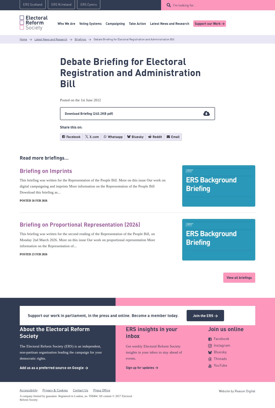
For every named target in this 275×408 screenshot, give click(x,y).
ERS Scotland (32, 4)
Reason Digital (245, 391)
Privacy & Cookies (55, 390)
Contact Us (80, 390)
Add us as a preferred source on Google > (54, 367)
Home (23, 39)
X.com (94, 137)
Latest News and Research (169, 24)
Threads (220, 358)
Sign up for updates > (142, 368)
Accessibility (28, 390)
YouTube (220, 365)
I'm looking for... (184, 5)
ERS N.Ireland (61, 4)
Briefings (80, 39)
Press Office (101, 390)
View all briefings (239, 278)
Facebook (73, 137)
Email (175, 137)
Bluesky (137, 137)
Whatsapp (115, 137)
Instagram (222, 345)
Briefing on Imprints (46, 170)
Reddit (157, 137)
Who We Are (66, 24)
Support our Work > (210, 24)
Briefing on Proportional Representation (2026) (80, 224)
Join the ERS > (205, 315)
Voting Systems (90, 24)
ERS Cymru (89, 4)
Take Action (137, 24)
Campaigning (115, 24)
